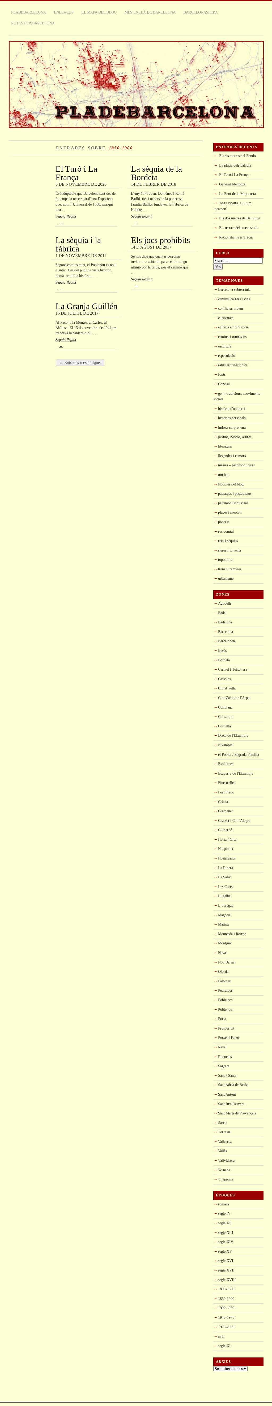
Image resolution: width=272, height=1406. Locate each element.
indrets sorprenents (232, 427)
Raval (222, 1047)
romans (223, 1204)
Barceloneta (227, 641)
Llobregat (225, 905)
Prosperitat (226, 1028)
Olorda (223, 971)
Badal (222, 613)
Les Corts (225, 886)
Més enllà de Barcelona (150, 12)
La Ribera (225, 868)
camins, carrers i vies (234, 299)
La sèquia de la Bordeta (156, 173)
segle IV (224, 1213)
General (224, 384)
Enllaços (64, 12)
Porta (222, 1019)
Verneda (224, 1170)
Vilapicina (225, 1179)
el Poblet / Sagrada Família (238, 754)
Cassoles (224, 679)
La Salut (224, 877)
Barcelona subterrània (234, 289)
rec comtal (226, 531)
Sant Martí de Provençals (237, 1113)
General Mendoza (232, 184)
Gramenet (225, 811)
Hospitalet (225, 849)
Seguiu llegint (66, 219)
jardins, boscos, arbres (234, 437)
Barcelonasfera (201, 12)
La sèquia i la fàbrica (78, 244)
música (223, 474)
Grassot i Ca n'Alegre (234, 820)
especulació (226, 355)
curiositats (225, 318)
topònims (225, 559)
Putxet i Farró (228, 1037)
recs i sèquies (228, 541)
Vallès (222, 1151)
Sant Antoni (227, 1094)
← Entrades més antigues (80, 362)
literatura (225, 446)
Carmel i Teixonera (232, 669)
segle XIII (225, 1232)
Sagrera (224, 1066)
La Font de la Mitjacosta (237, 194)
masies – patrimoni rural (236, 465)
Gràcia (223, 802)
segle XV (225, 1251)
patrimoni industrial (233, 503)
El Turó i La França (76, 173)
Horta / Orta (227, 839)
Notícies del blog (231, 484)
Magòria (224, 915)
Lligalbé (224, 896)
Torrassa (224, 1132)
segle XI (224, 1346)
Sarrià (222, 1123)
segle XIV (225, 1242)
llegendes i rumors (232, 456)
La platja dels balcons (235, 165)
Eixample (225, 745)
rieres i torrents (229, 550)
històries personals (231, 418)
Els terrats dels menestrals (238, 227)
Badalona (225, 622)
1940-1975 (226, 1317)
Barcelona (225, 632)
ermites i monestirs (232, 337)
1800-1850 (226, 1289)
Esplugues (225, 764)
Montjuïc (225, 943)
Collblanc (225, 707)
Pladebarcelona (28, 12)
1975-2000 (226, 1327)
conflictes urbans (230, 308)
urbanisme (225, 578)
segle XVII (226, 1270)
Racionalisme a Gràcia (236, 237)
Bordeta (224, 660)
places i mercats (230, 512)
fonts (222, 374)
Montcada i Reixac (232, 934)
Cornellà (224, 726)
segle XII (225, 1223)
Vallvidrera (226, 1160)
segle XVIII (227, 1280)
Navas (222, 953)
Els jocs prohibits (160, 240)
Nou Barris (226, 962)
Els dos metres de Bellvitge (239, 218)
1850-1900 (226, 1298)
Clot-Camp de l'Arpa (233, 698)
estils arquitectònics (232, 365)
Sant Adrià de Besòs (233, 1085)
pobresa (224, 522)
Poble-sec (225, 1000)
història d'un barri (231, 408)
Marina (223, 924)
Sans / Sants (227, 1075)
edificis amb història (233, 327)
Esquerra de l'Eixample (235, 773)
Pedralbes (225, 990)
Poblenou (225, 1009)
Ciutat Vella (227, 688)
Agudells (224, 603)
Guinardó (225, 830)
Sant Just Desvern (231, 1104)
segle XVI (225, 1261)
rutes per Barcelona (33, 23)
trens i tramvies (229, 569)
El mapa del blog (99, 12)
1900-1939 (226, 1308)
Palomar (224, 981)
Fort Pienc (226, 792)
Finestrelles (226, 782)
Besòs (222, 650)
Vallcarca (225, 1141)
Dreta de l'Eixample (233, 735)
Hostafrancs (227, 858)
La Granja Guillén (86, 306)
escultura (224, 346)
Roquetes (225, 1056)
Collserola (225, 716)
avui (221, 1336)
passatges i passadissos (234, 493)
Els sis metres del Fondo (237, 156)
